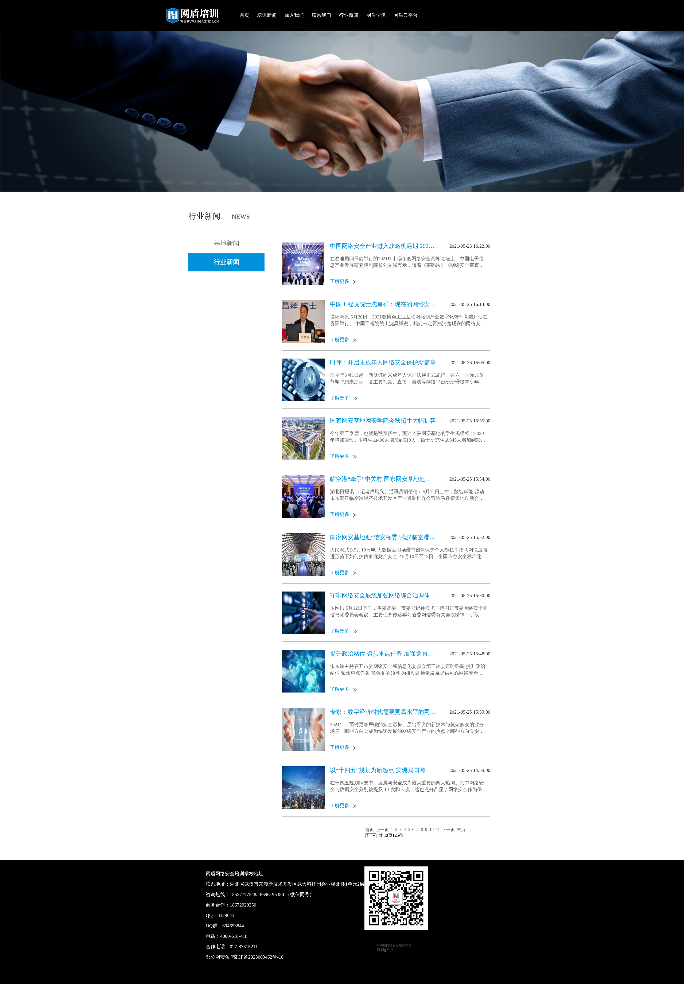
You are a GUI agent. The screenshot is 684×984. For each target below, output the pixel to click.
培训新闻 (267, 15)
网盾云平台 (406, 15)
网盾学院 (376, 15)
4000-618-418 (233, 936)
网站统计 (385, 950)
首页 (244, 15)
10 (431, 829)
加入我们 (294, 15)
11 (438, 829)
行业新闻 (348, 15)
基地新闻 (226, 243)
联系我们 (321, 15)
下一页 (448, 829)
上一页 (382, 829)
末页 (461, 829)
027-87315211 (244, 946)
